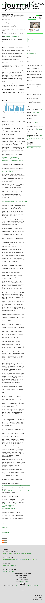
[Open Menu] (2, 1)
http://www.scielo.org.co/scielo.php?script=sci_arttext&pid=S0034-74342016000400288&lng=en (9, 505)
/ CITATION (31, 40)
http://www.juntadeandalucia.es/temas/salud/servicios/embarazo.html (16, 485)
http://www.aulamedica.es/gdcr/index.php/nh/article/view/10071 (15, 201)
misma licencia (38, 129)
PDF (30, 39)
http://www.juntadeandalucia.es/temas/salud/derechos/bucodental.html (16, 481)
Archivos (7, 4)
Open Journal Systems (6, 532)
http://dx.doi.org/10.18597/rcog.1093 (9, 508)
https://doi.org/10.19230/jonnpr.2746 (11, 36)
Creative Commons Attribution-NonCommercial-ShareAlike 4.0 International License (34, 146)
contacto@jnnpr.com (24, 581)
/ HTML (34, 39)
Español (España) (5, 527)
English (3, 525)
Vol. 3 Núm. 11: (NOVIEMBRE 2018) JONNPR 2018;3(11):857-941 (21, 4)
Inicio (3, 4)
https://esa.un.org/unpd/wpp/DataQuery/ (10, 125)
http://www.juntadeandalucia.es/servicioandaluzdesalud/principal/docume (17, 490)
